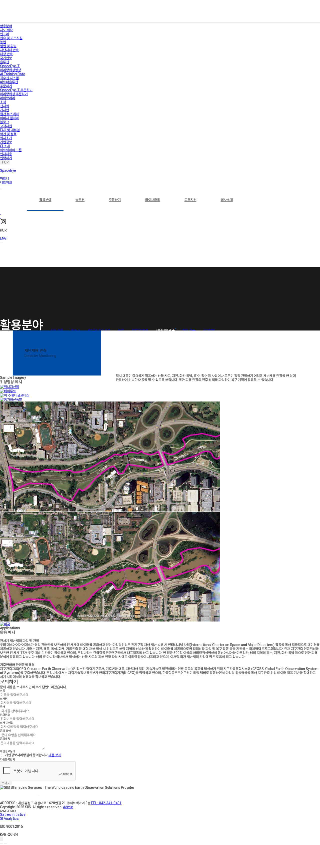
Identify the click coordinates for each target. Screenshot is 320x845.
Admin (68, 807)
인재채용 (6, 154)
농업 (3, 42)
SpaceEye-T (10, 66)
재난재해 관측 (9, 50)
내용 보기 (54, 755)
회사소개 (227, 200)
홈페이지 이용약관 (18, 795)
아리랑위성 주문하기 (14, 94)
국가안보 (6, 58)
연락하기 (6, 158)
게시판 (4, 110)
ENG (3, 238)
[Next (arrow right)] (5, 843)
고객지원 (190, 200)
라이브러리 (152, 200)
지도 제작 (6, 30)
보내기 (6, 783)
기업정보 (6, 142)
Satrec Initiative (13, 814)
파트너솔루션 (9, 82)
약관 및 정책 (8, 134)
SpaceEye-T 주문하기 (16, 90)
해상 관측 (6, 54)
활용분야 (45, 200)
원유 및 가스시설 (11, 38)
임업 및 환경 (8, 46)
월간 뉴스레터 (9, 114)
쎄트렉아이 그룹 (11, 150)
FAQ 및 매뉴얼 (10, 130)
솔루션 (80, 200)
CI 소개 (5, 146)
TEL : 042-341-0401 (106, 803)
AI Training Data (12, 74)
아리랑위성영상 (10, 70)
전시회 (4, 106)
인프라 (4, 34)
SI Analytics (9, 818)
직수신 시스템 (9, 78)
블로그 (4, 122)
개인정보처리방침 (57, 795)
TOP (5, 162)
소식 (3, 102)
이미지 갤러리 (9, 118)
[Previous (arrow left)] (1, 843)
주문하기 (115, 200)
